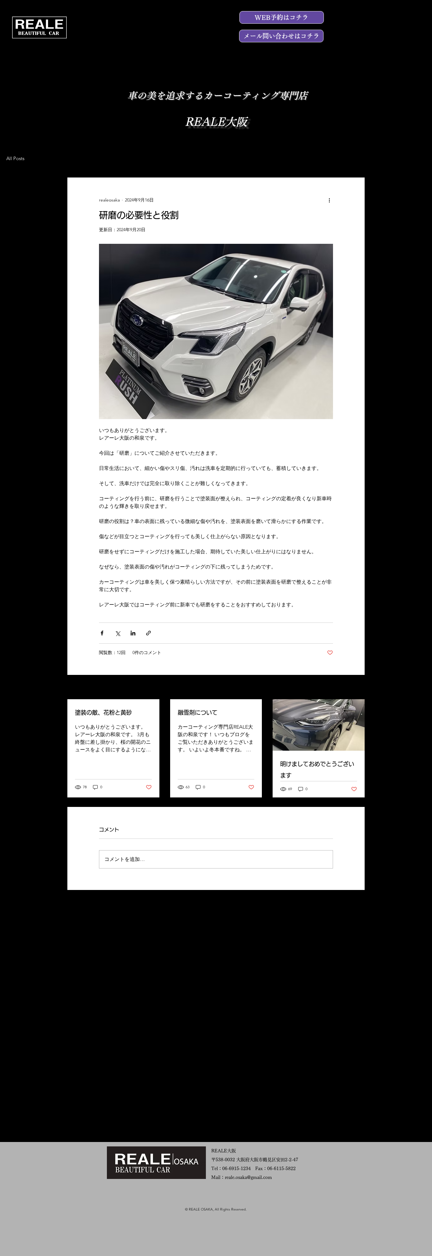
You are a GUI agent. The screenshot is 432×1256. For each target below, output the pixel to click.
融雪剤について (198, 712)
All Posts (15, 158)
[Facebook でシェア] (102, 633)
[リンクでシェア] (148, 633)
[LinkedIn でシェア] (133, 633)
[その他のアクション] (329, 200)
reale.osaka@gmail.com (248, 1177)
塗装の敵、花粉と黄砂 (103, 712)
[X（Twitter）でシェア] (117, 633)
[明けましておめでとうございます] (319, 725)
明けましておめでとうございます (317, 769)
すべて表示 (354, 687)
